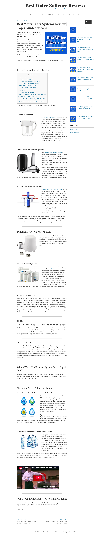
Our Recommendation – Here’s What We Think (31, 101)
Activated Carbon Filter (27, 89)
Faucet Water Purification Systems (30, 81)
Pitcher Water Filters (26, 80)
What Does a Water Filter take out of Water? (32, 98)
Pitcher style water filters (48, 118)
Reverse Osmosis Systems (28, 87)
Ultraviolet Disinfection (27, 92)
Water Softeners (62, 15)
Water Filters (52, 15)
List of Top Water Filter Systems (27, 78)
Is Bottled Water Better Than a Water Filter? (33, 100)
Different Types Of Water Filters (27, 85)
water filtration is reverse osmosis (56, 269)
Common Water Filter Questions (27, 96)
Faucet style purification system (53, 153)
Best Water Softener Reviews (55, 5)
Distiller (23, 91)
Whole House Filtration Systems (29, 83)
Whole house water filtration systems (52, 189)
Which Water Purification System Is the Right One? (32, 94)
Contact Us (72, 15)
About (79, 15)
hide (35, 75)
